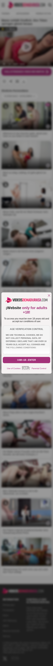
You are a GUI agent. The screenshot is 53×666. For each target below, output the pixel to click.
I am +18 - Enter (26, 360)
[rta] (26, 369)
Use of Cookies (13, 368)
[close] (49, 295)
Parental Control (39, 368)
